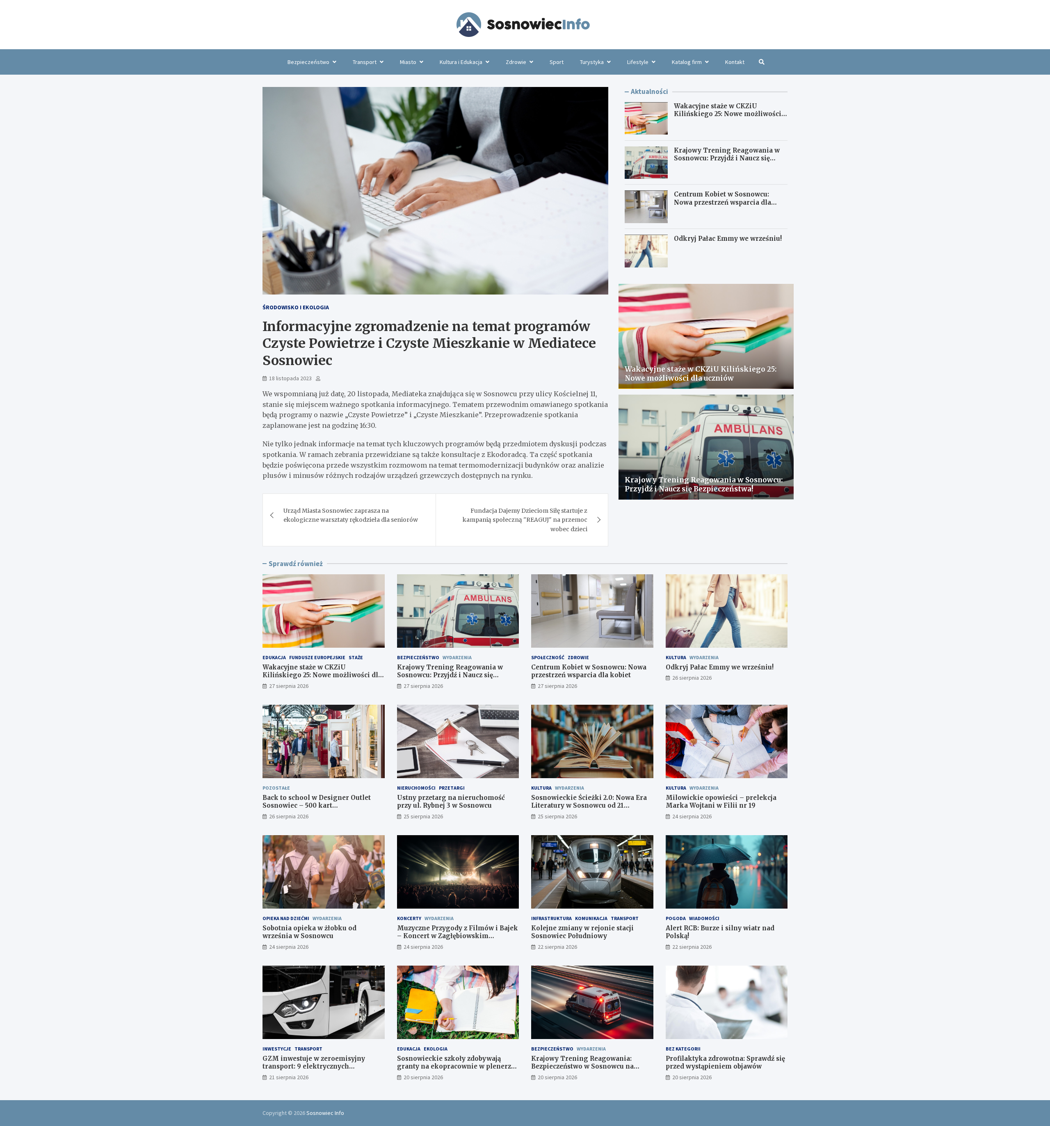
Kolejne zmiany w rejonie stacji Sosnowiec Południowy (582, 932)
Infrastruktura (551, 918)
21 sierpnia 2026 (288, 1077)
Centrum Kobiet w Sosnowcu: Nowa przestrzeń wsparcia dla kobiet (722, 203)
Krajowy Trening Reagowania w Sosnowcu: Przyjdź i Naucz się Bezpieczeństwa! (727, 158)
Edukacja (274, 657)
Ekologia (435, 1049)
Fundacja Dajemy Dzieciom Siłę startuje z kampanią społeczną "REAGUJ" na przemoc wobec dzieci (525, 520)
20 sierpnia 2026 (423, 1077)
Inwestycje (276, 1049)
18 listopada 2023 (290, 378)
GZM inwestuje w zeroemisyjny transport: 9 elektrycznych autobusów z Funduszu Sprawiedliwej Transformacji (323, 1071)
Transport (365, 62)
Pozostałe (276, 788)
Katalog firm (687, 62)
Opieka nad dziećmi (285, 918)
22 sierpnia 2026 (557, 946)
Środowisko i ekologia (295, 307)
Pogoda (676, 918)
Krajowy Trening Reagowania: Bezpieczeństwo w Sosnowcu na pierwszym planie (582, 1066)
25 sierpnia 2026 (423, 816)
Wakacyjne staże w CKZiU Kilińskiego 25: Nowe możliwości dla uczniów (727, 114)
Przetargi (452, 788)
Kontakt (734, 62)
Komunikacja (591, 918)
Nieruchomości (416, 788)
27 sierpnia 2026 (288, 686)
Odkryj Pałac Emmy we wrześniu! (728, 239)
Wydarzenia (457, 657)
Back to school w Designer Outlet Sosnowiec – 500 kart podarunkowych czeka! (316, 806)
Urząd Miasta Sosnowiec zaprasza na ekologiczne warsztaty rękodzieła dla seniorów (350, 515)
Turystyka (592, 62)
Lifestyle (637, 62)
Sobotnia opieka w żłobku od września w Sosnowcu (309, 932)
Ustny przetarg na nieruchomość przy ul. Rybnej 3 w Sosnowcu (451, 802)
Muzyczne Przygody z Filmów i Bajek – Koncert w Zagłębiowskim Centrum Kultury (457, 936)
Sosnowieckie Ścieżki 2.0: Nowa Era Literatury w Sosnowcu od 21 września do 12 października (589, 806)
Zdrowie (516, 62)
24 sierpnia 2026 (692, 816)
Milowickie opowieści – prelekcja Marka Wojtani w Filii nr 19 (721, 802)
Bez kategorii (683, 1049)
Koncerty (409, 918)
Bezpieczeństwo (308, 62)
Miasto (408, 62)
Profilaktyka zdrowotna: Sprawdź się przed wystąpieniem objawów (725, 1063)
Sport (557, 62)
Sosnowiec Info (325, 1113)
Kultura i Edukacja (461, 62)
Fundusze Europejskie (317, 657)
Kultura (676, 657)
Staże (356, 657)
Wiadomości (704, 918)
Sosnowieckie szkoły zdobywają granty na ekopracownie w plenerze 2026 (456, 1066)
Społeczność (547, 657)
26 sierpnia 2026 (692, 677)
